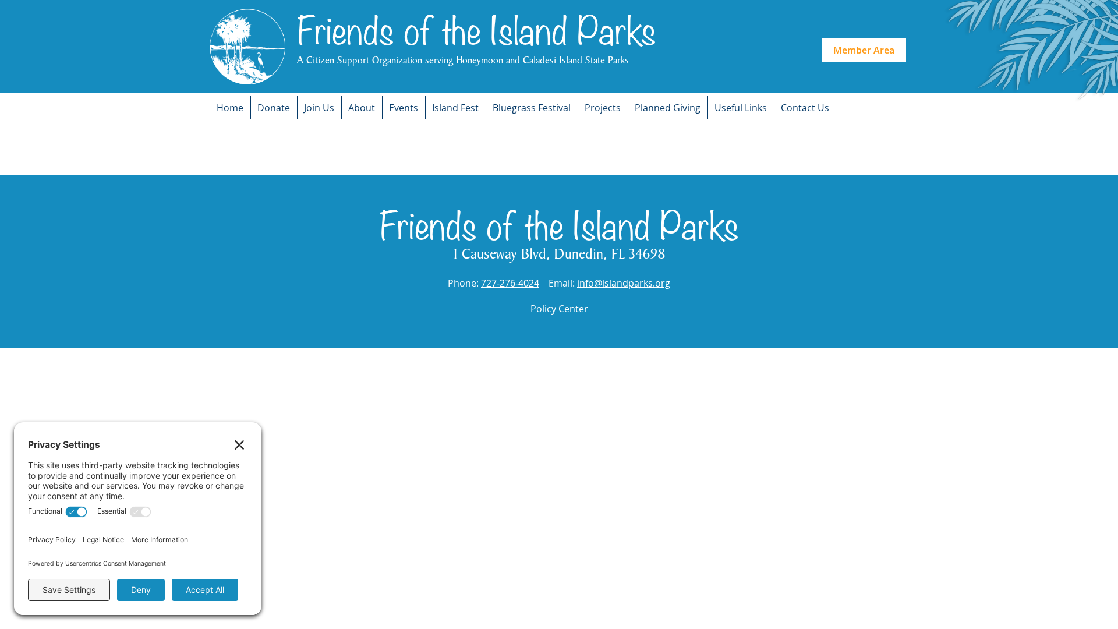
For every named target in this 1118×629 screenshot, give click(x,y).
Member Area (863, 50)
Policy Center (559, 308)
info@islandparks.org (623, 283)
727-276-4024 (510, 283)
